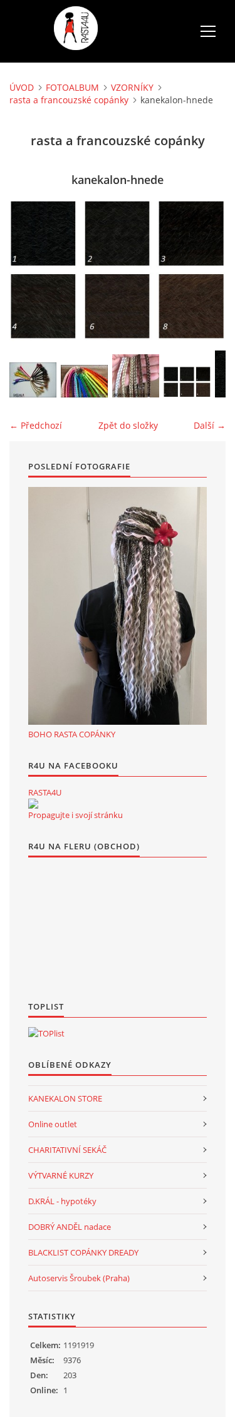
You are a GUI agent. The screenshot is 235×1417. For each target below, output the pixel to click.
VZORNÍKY (132, 87)
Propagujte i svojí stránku (75, 815)
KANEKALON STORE (65, 1098)
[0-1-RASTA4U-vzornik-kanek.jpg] (32, 379)
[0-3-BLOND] (135, 375)
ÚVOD (21, 87)
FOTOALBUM (72, 87)
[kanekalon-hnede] (187, 381)
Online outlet (52, 1124)
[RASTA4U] (33, 804)
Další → (210, 425)
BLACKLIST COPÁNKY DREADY (83, 1252)
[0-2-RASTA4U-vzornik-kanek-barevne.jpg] (84, 381)
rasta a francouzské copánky (68, 100)
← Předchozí (35, 425)
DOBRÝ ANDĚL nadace (69, 1226)
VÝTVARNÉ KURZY (60, 1175)
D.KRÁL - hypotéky (62, 1201)
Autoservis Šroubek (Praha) (79, 1278)
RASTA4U (44, 792)
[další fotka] (205, 269)
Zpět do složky (128, 425)
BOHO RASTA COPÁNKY (71, 734)
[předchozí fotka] (30, 269)
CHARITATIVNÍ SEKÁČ (67, 1149)
